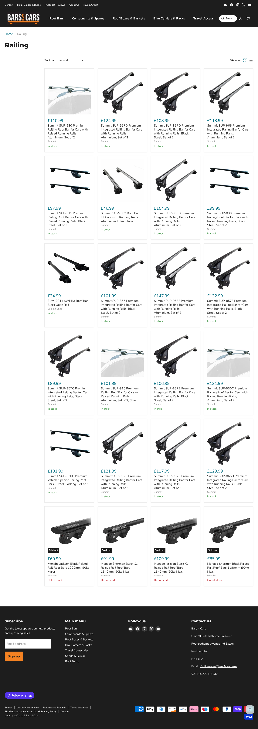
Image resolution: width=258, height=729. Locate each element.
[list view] (250, 60)
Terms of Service (79, 707)
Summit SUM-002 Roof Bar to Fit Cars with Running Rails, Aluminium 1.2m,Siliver (121, 217)
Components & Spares (88, 18)
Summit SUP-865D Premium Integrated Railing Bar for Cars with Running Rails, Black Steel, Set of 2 (228, 482)
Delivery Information (27, 707)
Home (9, 34)
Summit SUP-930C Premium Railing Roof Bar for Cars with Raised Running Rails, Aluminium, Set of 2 (227, 394)
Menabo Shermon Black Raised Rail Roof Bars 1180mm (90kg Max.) (228, 568)
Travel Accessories (207, 18)
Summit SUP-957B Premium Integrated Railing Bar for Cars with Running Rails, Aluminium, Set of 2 (121, 482)
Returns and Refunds (54, 707)
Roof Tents (72, 661)
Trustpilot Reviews (54, 5)
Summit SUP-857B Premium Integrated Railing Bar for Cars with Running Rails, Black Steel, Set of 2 (174, 394)
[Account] (240, 18)
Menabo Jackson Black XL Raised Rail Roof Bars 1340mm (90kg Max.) (171, 568)
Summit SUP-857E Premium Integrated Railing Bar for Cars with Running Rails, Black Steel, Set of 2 (228, 307)
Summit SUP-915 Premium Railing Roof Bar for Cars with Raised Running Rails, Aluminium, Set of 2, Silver (121, 394)
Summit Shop (55, 308)
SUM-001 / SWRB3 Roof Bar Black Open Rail (68, 303)
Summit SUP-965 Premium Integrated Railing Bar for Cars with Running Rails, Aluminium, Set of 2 (228, 132)
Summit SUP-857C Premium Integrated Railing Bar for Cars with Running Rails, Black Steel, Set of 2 (68, 394)
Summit (52, 141)
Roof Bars (56, 18)
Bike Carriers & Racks (169, 18)
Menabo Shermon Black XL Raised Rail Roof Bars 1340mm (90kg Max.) (119, 568)
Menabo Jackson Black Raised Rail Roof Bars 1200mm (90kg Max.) (68, 568)
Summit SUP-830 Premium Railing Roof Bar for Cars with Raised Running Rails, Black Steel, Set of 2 (227, 219)
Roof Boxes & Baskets (129, 18)
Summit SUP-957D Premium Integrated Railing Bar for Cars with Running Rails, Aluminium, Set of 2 (121, 132)
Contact (9, 5)
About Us (74, 5)
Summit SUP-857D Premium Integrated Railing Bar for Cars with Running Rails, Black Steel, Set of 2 (174, 132)
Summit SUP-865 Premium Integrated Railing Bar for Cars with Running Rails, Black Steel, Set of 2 (121, 307)
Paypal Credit (90, 5)
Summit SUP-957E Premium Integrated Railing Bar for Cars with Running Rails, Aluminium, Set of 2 (174, 307)
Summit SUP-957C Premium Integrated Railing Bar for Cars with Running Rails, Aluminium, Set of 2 (174, 482)
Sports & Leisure (75, 656)
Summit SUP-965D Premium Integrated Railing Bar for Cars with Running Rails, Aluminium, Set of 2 (174, 219)
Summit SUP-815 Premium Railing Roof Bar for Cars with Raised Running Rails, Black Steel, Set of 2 (68, 219)
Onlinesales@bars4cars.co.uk (218, 666)
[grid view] (245, 60)
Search (8, 707)
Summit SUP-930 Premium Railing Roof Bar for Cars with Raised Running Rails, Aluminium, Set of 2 (68, 132)
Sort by (49, 60)
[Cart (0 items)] (247, 18)
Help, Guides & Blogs (29, 5)
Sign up (14, 656)
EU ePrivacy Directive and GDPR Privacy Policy (30, 711)
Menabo (52, 575)
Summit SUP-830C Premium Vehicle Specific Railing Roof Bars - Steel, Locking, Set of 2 (68, 480)
